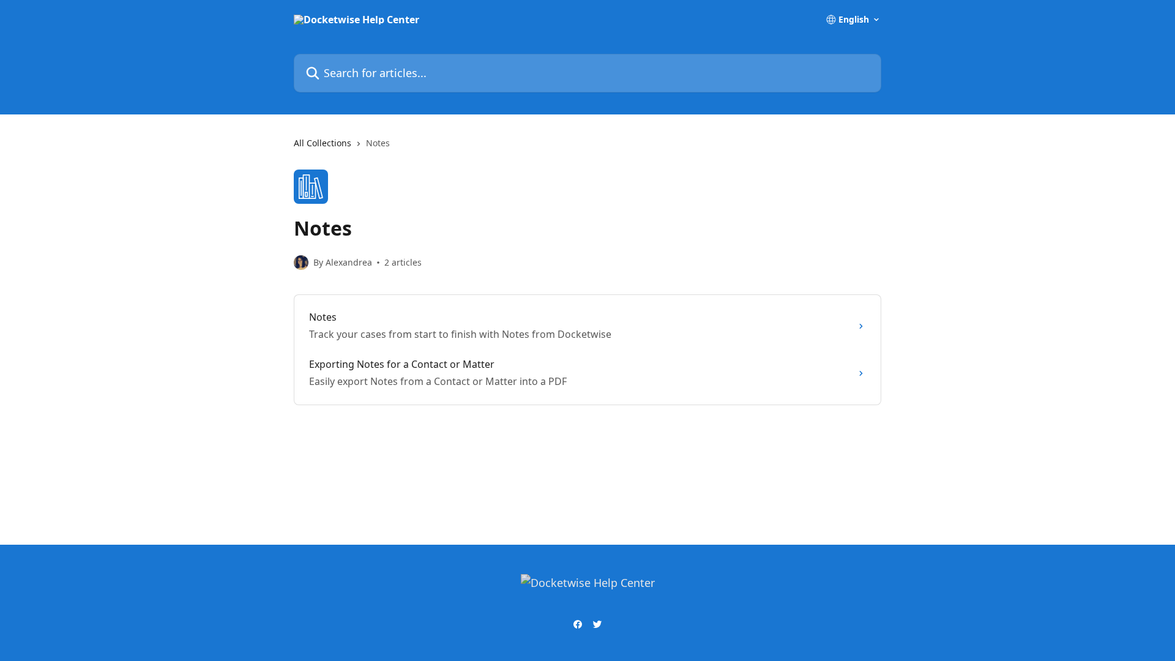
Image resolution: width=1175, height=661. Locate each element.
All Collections (322, 143)
